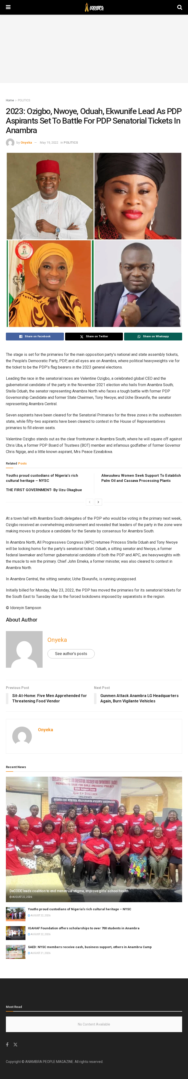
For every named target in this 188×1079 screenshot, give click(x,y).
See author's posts (71, 653)
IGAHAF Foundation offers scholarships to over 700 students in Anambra (84, 928)
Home (10, 100)
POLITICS (24, 100)
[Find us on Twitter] (15, 1045)
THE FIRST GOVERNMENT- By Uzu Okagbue (44, 490)
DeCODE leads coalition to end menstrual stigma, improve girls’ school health (69, 891)
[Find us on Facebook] (7, 1045)
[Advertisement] (94, 49)
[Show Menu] (8, 7)
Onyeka (26, 142)
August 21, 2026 (40, 953)
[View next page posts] (98, 502)
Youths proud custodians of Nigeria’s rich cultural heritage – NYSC (79, 909)
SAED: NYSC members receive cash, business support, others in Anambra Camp (90, 947)
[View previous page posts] (89, 502)
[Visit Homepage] (94, 7)
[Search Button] (179, 7)
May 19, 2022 (49, 142)
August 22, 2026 (22, 897)
